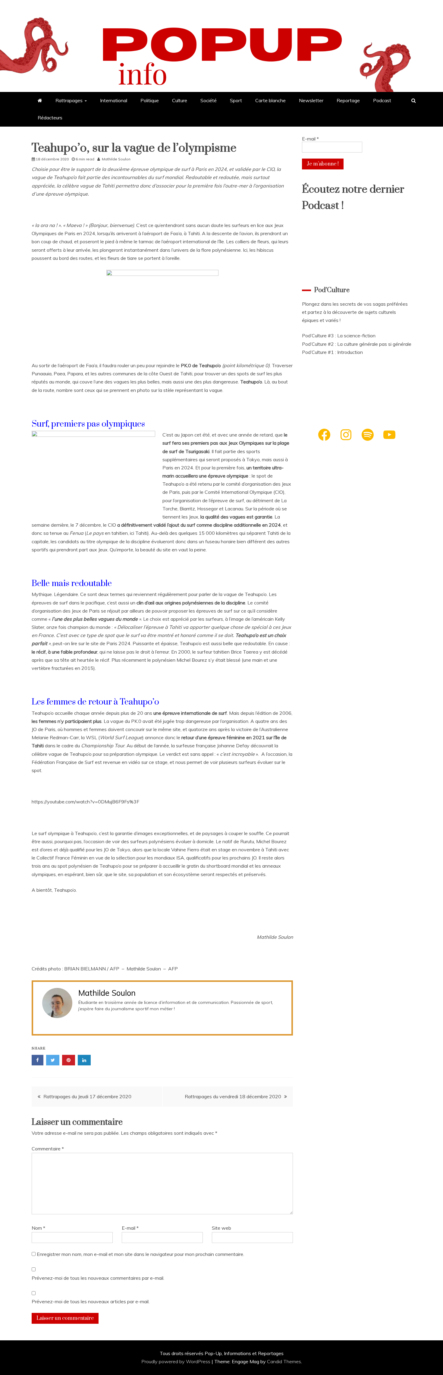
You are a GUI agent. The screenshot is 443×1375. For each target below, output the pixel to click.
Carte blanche (270, 100)
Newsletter (311, 100)
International (113, 100)
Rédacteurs (50, 118)
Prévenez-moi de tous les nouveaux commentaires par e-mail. (98, 1278)
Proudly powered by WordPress (176, 1361)
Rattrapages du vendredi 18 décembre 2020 (232, 1096)
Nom (38, 1228)
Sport (236, 100)
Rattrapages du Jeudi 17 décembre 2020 (87, 1096)
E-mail (130, 1228)
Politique (149, 100)
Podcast (382, 100)
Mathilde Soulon (116, 159)
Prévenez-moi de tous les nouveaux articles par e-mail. (90, 1301)
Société (208, 100)
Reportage (348, 100)
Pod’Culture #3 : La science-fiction (338, 336)
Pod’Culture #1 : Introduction (332, 352)
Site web (221, 1228)
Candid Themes (284, 1361)
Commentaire (48, 1149)
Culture (179, 100)
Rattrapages (69, 100)
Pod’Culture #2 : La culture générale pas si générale (356, 344)
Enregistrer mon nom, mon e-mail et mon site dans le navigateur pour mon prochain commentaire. (140, 1254)
